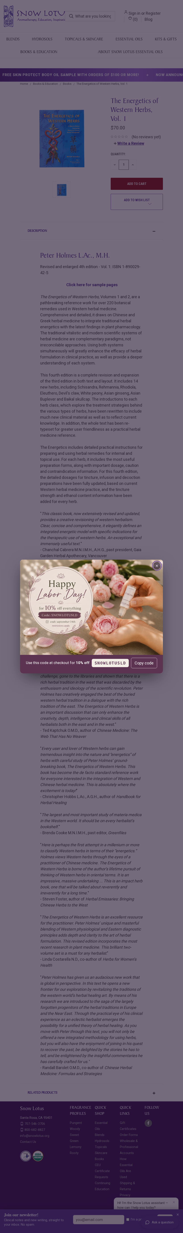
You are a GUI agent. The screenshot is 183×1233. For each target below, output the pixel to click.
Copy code (144, 663)
